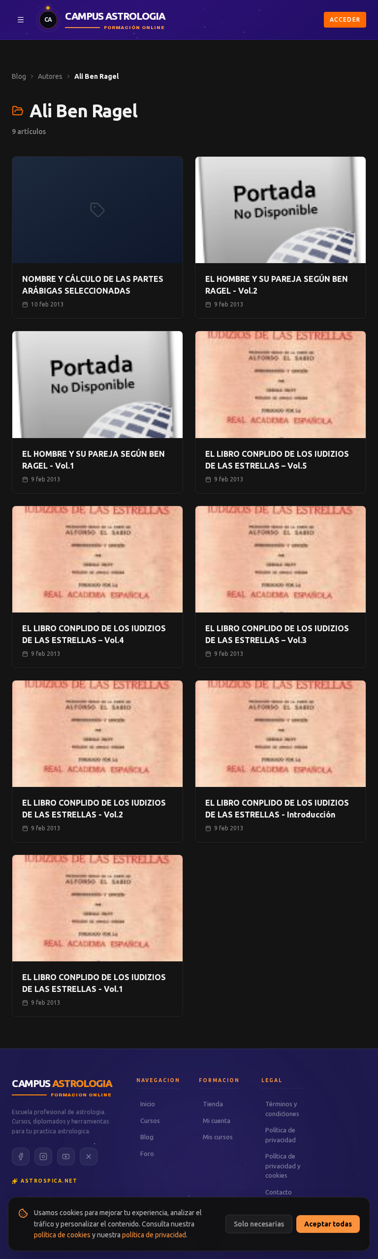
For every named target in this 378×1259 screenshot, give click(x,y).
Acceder (345, 19)
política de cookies (62, 1235)
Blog (19, 76)
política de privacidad (154, 1235)
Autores (50, 76)
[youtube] (66, 1156)
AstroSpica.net (49, 1181)
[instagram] (43, 1156)
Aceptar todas (328, 1224)
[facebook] (21, 1156)
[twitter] (88, 1156)
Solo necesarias (259, 1224)
